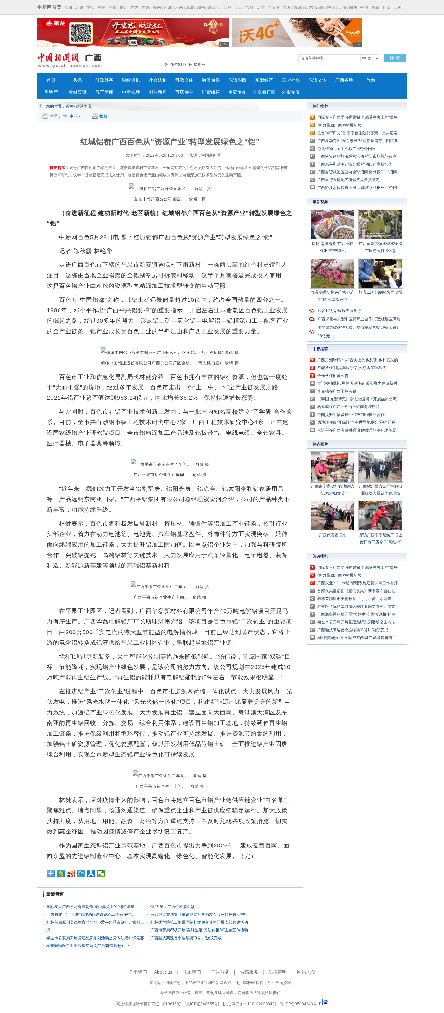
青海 (298, 7)
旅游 (370, 80)
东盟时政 (238, 80)
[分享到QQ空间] (61, 873)
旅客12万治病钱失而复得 (380, 292)
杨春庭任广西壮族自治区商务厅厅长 (348, 407)
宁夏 (287, 7)
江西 (238, 7)
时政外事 (104, 80)
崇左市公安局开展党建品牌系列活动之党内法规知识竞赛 (95, 938)
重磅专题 (238, 92)
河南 (179, 7)
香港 (364, 7)
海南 (157, 7)
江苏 (227, 7)
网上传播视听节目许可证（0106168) (148, 1004)
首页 (51, 80)
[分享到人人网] (91, 873)
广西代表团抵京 (332, 535)
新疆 (375, 7)
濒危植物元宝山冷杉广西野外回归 (346, 148)
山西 (320, 7)
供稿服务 (249, 972)
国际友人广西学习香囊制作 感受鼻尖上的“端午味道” (91, 906)
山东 (309, 7)
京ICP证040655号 (202, 1004)
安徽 (68, 7)
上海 (342, 7)
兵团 (386, 7)
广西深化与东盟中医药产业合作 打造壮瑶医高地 (359, 319)
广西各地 (344, 80)
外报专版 (291, 92)
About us (163, 972)
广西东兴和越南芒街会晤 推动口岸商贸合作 (354, 164)
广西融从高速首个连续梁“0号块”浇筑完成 (186, 938)
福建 (102, 7)
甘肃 (113, 7)
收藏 (103, 116)
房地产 (51, 92)
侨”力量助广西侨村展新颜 (172, 906)
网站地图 (306, 972)
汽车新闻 (104, 92)
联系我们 (192, 972)
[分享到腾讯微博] (81, 873)
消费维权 (211, 92)
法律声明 (277, 972)
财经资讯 (131, 80)
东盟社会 (291, 80)
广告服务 (220, 972)
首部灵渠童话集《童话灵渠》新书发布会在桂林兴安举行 (199, 914)
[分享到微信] (101, 873)
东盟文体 (317, 80)
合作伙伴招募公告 (332, 375)
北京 (79, 7)
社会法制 (158, 80)
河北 (168, 7)
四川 (353, 7)
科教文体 (184, 80)
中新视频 (131, 92)
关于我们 (138, 972)
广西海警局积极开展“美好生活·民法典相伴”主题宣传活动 (199, 930)
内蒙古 (274, 7)
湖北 (190, 7)
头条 (77, 80)
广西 (146, 7)
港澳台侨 (211, 80)
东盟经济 (264, 80)
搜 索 (395, 58)
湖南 (201, 7)
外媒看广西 (264, 92)
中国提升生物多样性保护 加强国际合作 (351, 414)
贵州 (124, 7)
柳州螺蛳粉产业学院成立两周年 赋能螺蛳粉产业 (87, 945)
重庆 (90, 7)
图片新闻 (158, 92)
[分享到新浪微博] (71, 873)
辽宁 (260, 7)
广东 (135, 7)
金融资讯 (78, 92)
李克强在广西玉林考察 (336, 391)
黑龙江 (214, 7)
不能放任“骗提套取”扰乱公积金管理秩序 (351, 368)
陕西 (331, 7)
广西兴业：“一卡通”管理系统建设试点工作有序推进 (90, 914)
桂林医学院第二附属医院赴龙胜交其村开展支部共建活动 (199, 922)
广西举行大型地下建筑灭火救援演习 (348, 180)
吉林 (249, 7)
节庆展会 (184, 92)
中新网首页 (49, 7)
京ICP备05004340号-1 (300, 1004)
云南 (397, 7)
